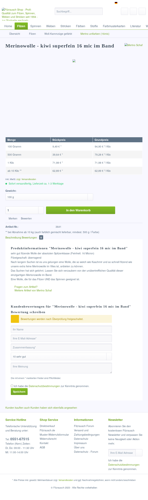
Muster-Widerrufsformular (54, 434)
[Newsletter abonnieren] (139, 452)
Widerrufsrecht (48, 438)
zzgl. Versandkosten (26, 179)
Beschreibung (13, 237)
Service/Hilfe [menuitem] (136, 3)
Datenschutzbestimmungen (44, 386)
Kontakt (44, 443)
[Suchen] (99, 11)
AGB (42, 447)
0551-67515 (19, 439)
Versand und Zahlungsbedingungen (87, 432)
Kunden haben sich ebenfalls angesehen (54, 407)
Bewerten (26, 218)
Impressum (80, 443)
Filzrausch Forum (84, 426)
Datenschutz (81, 438)
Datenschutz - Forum (86, 451)
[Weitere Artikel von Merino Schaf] (134, 49)
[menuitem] (79, 13)
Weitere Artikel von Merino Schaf (33, 290)
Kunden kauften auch (17, 407)
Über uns (79, 447)
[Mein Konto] (133, 11)
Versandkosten (65, 479)
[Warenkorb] (142, 11)
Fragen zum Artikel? (26, 286)
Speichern (19, 391)
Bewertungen (32, 237)
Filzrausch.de (47, 430)
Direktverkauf (47, 426)
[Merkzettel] (124, 11)
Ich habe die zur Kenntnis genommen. (51, 386)
